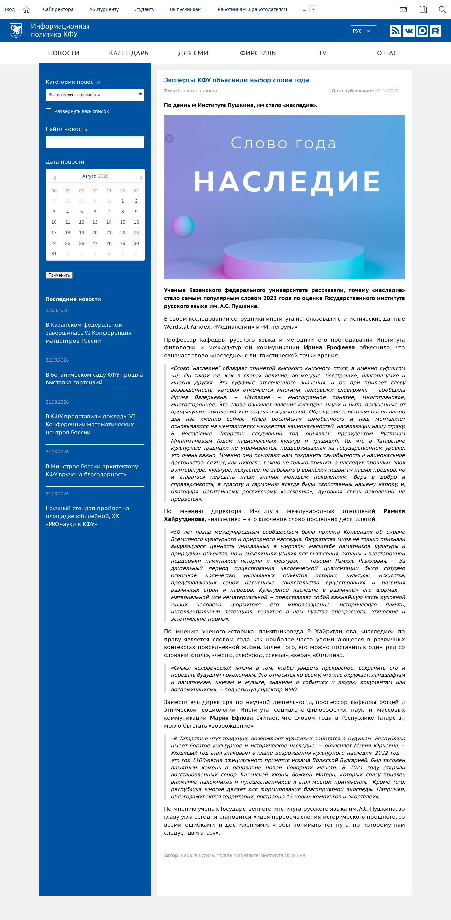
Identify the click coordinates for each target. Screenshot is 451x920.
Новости (64, 53)
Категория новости (73, 81)
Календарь (128, 53)
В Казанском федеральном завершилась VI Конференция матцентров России (89, 332)
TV (322, 53)
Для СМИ (193, 53)
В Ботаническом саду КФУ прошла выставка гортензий (94, 378)
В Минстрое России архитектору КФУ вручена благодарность (92, 470)
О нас (387, 53)
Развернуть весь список (81, 111)
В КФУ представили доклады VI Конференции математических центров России (90, 424)
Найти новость (66, 129)
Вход (9, 9)
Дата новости (65, 161)
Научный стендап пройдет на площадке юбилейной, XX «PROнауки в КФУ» (87, 516)
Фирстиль (258, 53)
